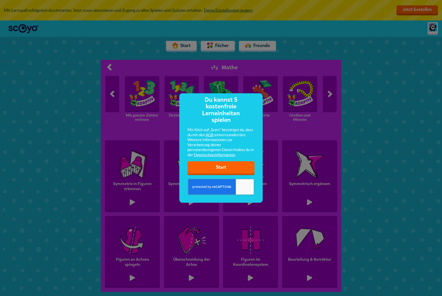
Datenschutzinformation (214, 155)
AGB (210, 135)
